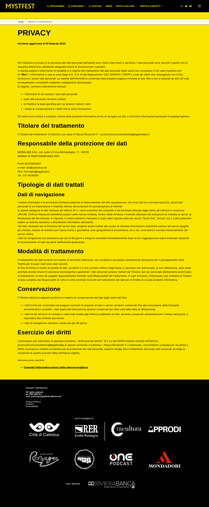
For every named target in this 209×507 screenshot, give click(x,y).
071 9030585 (30, 175)
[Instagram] (181, 6)
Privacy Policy (32, 402)
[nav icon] (199, 6)
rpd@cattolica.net (36, 167)
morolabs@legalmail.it (36, 171)
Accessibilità (32, 406)
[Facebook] (186, 6)
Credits (29, 404)
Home (21, 22)
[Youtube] (190, 6)
